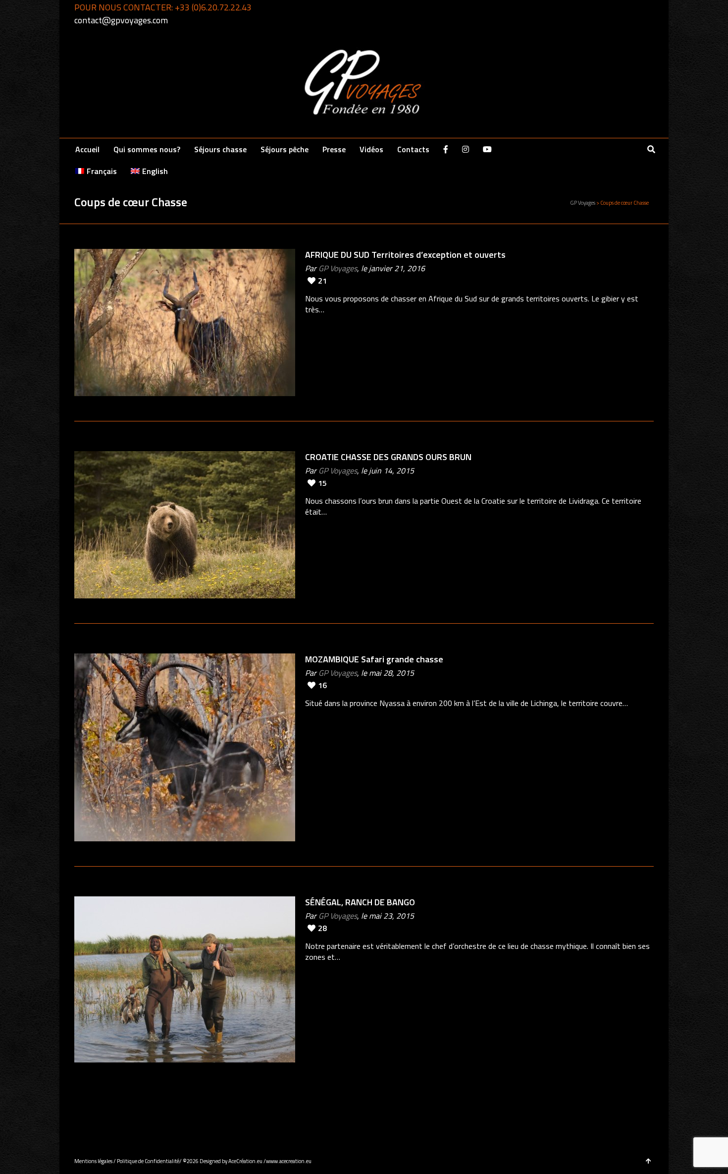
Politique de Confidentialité (148, 1161)
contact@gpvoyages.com (121, 20)
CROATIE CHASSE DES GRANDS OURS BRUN (388, 457)
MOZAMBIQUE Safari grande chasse (374, 659)
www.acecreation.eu (289, 1161)
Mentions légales (93, 1161)
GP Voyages (337, 268)
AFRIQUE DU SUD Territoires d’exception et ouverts (405, 254)
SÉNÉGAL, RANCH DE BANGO (360, 902)
